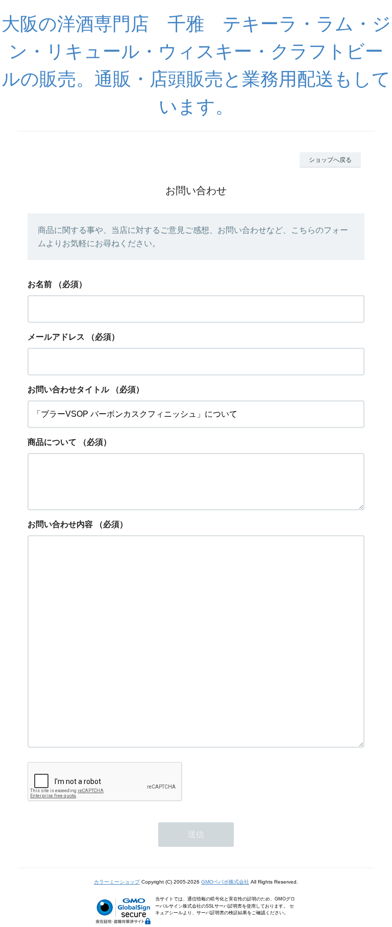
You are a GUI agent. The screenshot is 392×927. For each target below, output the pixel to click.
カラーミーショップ (117, 882)
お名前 (40, 284)
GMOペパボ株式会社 (225, 882)
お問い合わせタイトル (68, 389)
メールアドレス (56, 336)
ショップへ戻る (330, 159)
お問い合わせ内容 (60, 524)
